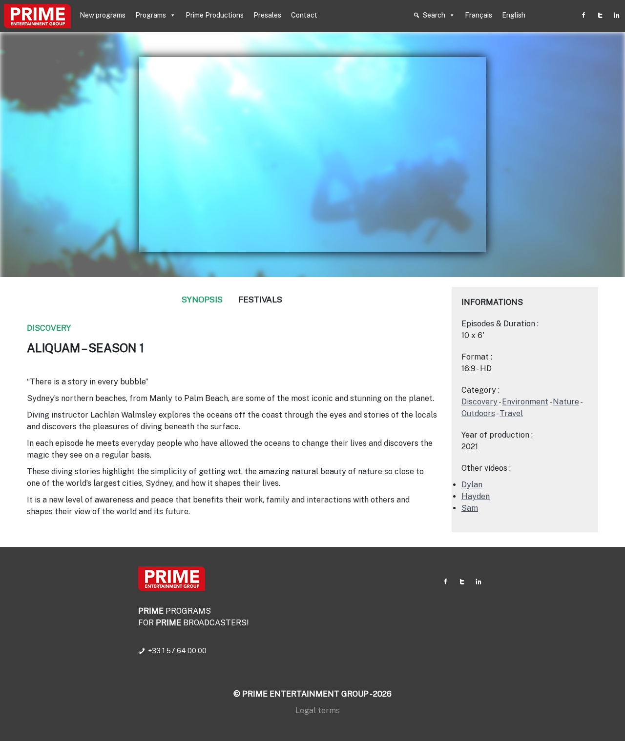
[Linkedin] (616, 15)
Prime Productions (215, 15)
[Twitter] (600, 15)
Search (434, 15)
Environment (525, 401)
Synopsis (202, 299)
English (513, 15)
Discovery (49, 328)
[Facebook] (583, 15)
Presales (267, 15)
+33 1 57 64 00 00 (177, 651)
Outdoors (478, 413)
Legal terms (317, 710)
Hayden (475, 496)
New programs (102, 15)
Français (478, 15)
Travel (511, 413)
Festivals (260, 299)
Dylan (471, 484)
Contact (304, 15)
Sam (469, 508)
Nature (566, 401)
